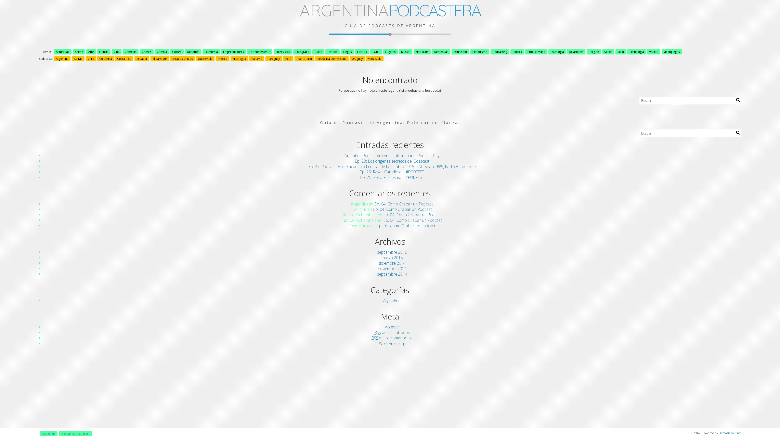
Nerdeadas (441, 52)
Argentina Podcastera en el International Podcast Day (392, 155)
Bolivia (78, 59)
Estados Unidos (182, 59)
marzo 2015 (392, 257)
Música (405, 52)
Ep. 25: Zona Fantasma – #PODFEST (392, 177)
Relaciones (576, 52)
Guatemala (205, 59)
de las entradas (392, 332)
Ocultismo (460, 52)
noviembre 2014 (392, 268)
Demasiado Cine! (730, 433)
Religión (594, 52)
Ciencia (103, 52)
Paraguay (274, 59)
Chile (91, 59)
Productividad (536, 52)
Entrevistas (283, 52)
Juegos (347, 52)
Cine (116, 52)
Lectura (362, 52)
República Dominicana (332, 59)
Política (517, 52)
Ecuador (141, 59)
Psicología (557, 52)
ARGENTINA (390, 10)
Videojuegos (672, 52)
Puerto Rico (304, 59)
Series (608, 52)
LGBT (376, 52)
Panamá (256, 59)
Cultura (177, 52)
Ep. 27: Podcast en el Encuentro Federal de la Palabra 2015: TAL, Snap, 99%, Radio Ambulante (392, 166)
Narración (422, 52)
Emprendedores (233, 52)
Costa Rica (124, 59)
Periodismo (479, 52)
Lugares (390, 52)
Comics (147, 52)
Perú (288, 59)
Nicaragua (239, 59)
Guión (318, 52)
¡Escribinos (48, 434)
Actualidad (62, 52)
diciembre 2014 (392, 263)
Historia (332, 52)
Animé (79, 52)
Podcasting (500, 52)
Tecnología (636, 52)
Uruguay (357, 59)
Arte (91, 52)
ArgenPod (392, 300)
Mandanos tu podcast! (75, 434)
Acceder (392, 327)
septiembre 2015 (392, 252)
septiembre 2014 (392, 274)
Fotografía (302, 52)
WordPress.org (392, 343)
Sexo (621, 52)
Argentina (62, 59)
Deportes (193, 52)
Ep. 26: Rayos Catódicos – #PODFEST (392, 172)
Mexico (222, 59)
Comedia (130, 52)
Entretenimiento (259, 52)
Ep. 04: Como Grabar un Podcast (403, 204)
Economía (211, 52)
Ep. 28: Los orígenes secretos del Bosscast (392, 161)
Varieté (653, 52)
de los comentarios (392, 338)
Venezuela (374, 59)
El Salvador (160, 59)
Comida (162, 52)
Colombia (105, 59)
